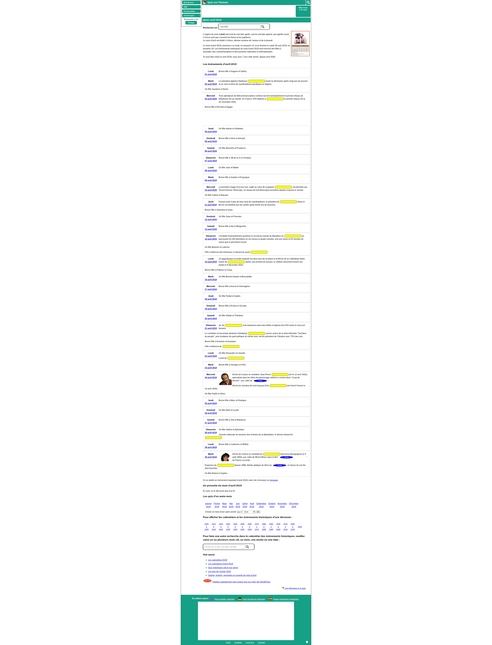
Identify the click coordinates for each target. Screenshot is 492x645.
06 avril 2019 (211, 151)
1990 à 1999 (271, 526)
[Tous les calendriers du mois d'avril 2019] (300, 44)
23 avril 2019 (211, 368)
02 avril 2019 (211, 84)
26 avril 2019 (211, 413)
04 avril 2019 (211, 132)
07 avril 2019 (211, 161)
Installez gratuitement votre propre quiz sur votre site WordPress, (241, 582)
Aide (185, 7)
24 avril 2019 (211, 377)
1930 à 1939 (228, 526)
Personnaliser (189, 11)
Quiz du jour (189, 2)
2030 (300, 527)
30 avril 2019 (211, 457)
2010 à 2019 (285, 526)
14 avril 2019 (211, 239)
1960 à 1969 (250, 526)
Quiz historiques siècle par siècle (223, 568)
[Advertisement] (248, 11)
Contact (261, 642)
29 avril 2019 (211, 447)
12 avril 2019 (211, 219)
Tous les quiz (189, 15)
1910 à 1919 (214, 526)
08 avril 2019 (211, 171)
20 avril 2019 (211, 319)
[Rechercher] (308, 2)
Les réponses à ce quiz (295, 588)
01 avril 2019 (211, 74)
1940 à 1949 (235, 526)
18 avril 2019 (211, 299)
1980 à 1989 (264, 526)
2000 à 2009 (278, 526)
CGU (228, 642)
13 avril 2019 (211, 229)
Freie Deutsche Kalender (253, 599)
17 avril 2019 (211, 289)
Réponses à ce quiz (303, 9)
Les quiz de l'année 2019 (219, 571)
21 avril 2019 (211, 328)
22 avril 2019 (211, 356)
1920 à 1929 (221, 526)
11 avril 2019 (211, 205)
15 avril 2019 (211, 262)
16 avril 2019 (211, 280)
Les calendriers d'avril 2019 (220, 564)
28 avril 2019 (211, 433)
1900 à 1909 (206, 526)
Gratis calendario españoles (286, 599)
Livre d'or (250, 642)
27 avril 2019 (211, 423)
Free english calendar (224, 599)
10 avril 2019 (211, 190)
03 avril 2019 (211, 99)
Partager (191, 23)
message (274, 480)
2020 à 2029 (293, 526)
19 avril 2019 (211, 309)
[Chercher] (263, 26)
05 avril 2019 (211, 141)
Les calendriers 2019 (217, 560)
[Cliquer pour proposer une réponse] (256, 81)
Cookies (238, 642)
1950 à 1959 (242, 526)
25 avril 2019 (211, 403)
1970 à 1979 (257, 526)
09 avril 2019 (211, 180)
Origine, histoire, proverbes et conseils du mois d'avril (232, 575)
